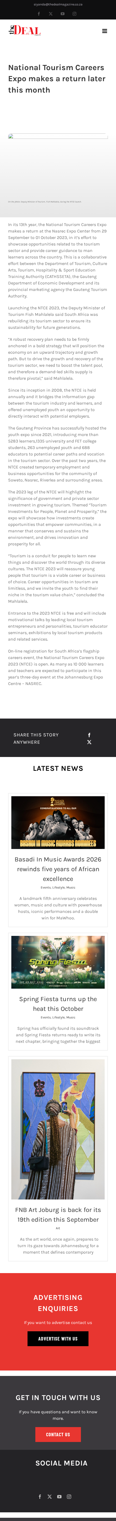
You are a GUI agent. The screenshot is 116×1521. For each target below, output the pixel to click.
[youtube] (59, 1496)
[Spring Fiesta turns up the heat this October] (58, 962)
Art (58, 1228)
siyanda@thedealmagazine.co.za (58, 4)
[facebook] (40, 1496)
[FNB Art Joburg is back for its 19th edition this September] (58, 1129)
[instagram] (69, 1496)
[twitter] (49, 1496)
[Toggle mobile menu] (105, 31)
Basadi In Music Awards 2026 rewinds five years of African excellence (58, 869)
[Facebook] (89, 735)
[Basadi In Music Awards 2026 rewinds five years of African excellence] (58, 822)
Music (70, 887)
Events (46, 887)
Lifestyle (58, 887)
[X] (89, 742)
